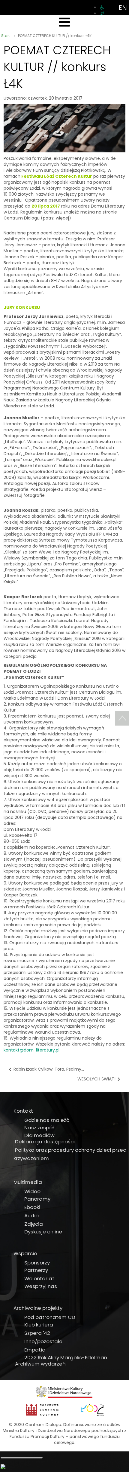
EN (122, 7)
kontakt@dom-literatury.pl (31, 1050)
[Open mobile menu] (64, 22)
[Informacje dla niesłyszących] (102, 13)
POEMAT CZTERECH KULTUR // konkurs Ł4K (57, 67)
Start (5, 35)
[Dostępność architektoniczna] (102, 7)
